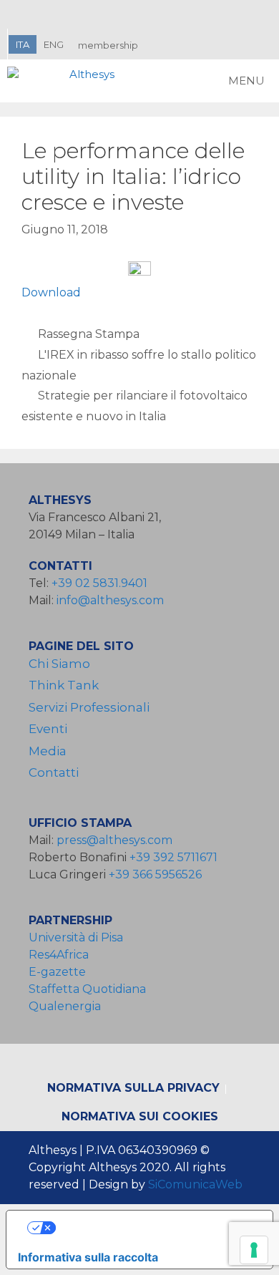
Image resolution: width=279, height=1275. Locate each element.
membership (108, 45)
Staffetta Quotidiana (87, 989)
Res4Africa (61, 954)
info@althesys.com (110, 600)
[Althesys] (64, 80)
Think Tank (64, 685)
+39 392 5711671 (173, 857)
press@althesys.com (114, 840)
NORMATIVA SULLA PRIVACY (133, 1088)
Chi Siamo (59, 663)
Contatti (54, 772)
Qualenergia (65, 1006)
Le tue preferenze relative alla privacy (154, 1228)
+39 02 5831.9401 (99, 583)
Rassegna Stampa (89, 334)
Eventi (48, 729)
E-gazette (57, 972)
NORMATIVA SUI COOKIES (140, 1116)
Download (51, 292)
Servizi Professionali (89, 707)
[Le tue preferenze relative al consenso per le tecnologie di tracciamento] (254, 1250)
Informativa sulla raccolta (88, 1257)
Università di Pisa (76, 937)
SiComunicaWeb (195, 1184)
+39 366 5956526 (155, 874)
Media (48, 751)
